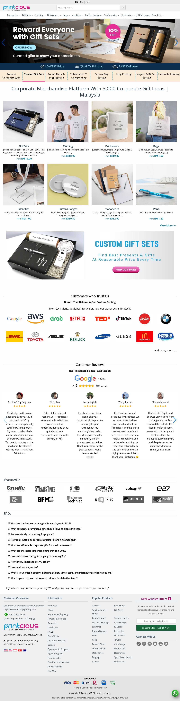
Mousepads (119, 648)
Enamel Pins (98, 644)
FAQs (50, 631)
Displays (96, 657)
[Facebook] (144, 643)
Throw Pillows (99, 648)
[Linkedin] (160, 643)
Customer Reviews (57, 640)
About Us (52, 605)
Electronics (119, 652)
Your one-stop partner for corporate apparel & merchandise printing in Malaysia (90, 697)
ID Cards (118, 626)
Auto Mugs (119, 644)
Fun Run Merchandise (58, 662)
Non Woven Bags (100, 622)
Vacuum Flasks (121, 618)
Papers (95, 661)
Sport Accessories (122, 657)
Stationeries (98, 652)
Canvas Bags (120, 622)
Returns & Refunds (57, 618)
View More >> (168, 225)
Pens (94, 635)
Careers (51, 644)
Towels (117, 639)
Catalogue (144, 15)
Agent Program (55, 653)
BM (82, 2)
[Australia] (24, 651)
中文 (88, 2)
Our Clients (53, 636)
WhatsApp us (56, 588)
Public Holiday (55, 666)
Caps (94, 639)
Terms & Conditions (82, 687)
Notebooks (119, 635)
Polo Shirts (119, 605)
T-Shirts (95, 605)
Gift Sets (118, 610)
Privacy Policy (100, 687)
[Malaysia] (11, 651)
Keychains (119, 631)
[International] (6, 651)
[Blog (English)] (166, 643)
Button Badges (99, 631)
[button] (3, 43)
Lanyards (96, 626)
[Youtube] (155, 643)
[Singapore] (15, 651)
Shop (50, 610)
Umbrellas (119, 661)
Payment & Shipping (58, 614)
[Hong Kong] (20, 651)
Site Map (52, 671)
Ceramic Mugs (99, 618)
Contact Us (53, 623)
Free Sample (54, 657)
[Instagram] (150, 643)
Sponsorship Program (58, 649)
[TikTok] (139, 643)
